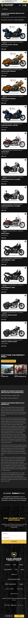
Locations (7, 564)
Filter (20, 616)
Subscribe (14, 541)
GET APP (25, 1)
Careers (21, 584)
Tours (14, 564)
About (22, 569)
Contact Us (14, 574)
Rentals (21, 564)
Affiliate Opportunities (10, 584)
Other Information (14, 593)
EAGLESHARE (8, 569)
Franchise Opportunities (14, 579)
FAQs (16, 569)
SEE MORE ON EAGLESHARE (8, 361)
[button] (14, 37)
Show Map (8, 616)
